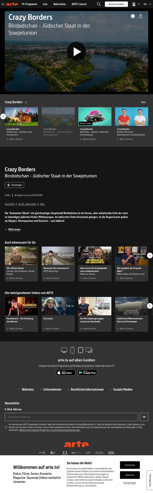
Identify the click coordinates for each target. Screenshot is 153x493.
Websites (28, 390)
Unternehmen (52, 390)
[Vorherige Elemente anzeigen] (3, 116)
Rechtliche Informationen (87, 390)
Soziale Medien (123, 390)
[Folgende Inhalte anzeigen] (150, 256)
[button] (99, 4)
